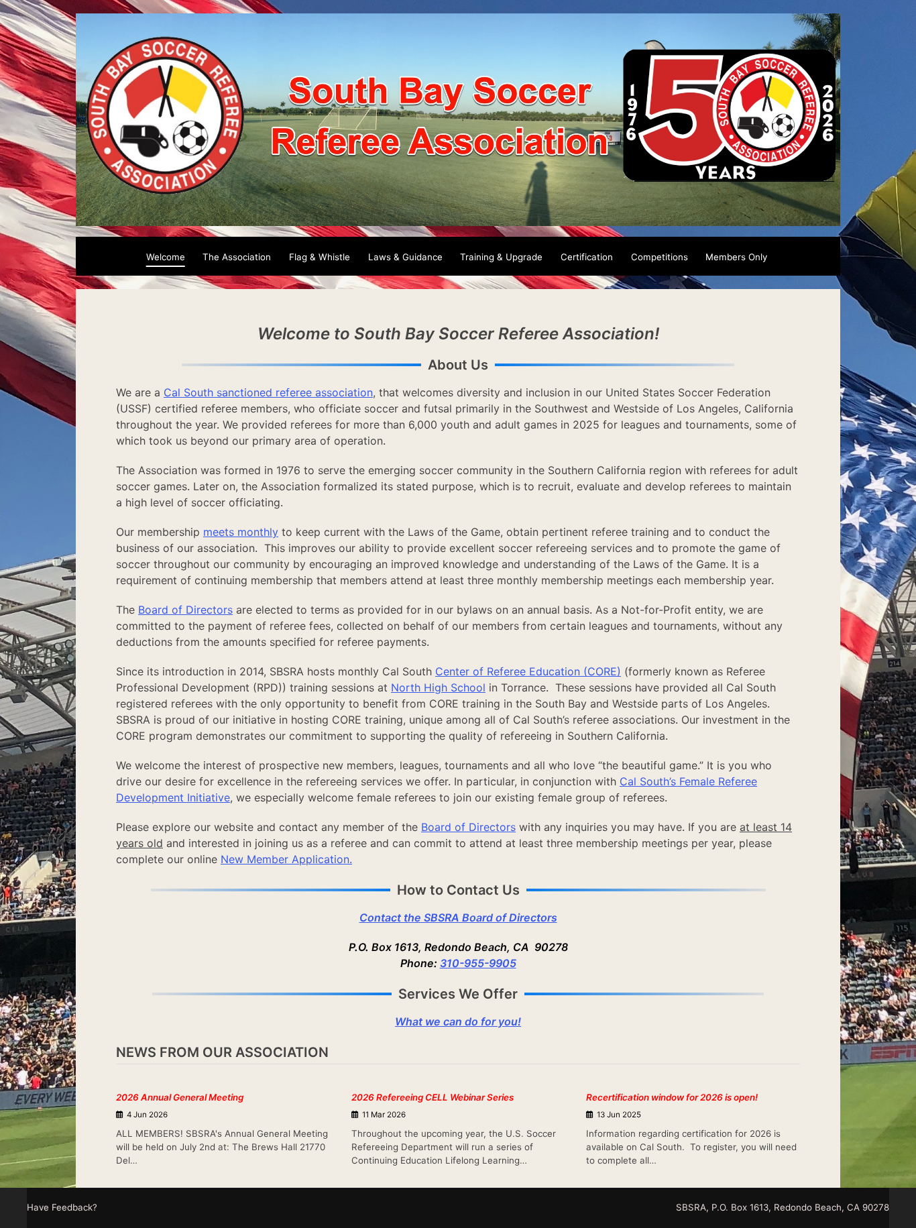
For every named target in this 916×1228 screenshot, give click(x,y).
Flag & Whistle (319, 257)
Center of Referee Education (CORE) (528, 671)
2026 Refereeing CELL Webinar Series (432, 1097)
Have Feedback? (62, 1207)
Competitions (659, 257)
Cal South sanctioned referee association (268, 392)
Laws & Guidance (405, 257)
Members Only (736, 257)
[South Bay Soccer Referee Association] (458, 218)
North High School (438, 687)
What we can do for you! (458, 1021)
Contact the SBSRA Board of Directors (458, 917)
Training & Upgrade (501, 257)
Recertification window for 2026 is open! (672, 1097)
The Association (237, 257)
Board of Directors (185, 609)
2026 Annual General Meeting (179, 1097)
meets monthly (240, 532)
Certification (587, 257)
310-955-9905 (478, 963)
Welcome (165, 257)
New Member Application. (286, 859)
